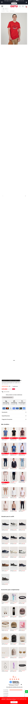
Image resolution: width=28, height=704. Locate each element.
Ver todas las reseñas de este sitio (14, 687)
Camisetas (12, 11)
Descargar (14, 3)
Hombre (3, 11)
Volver (6, 8)
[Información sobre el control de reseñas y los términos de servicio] (21, 684)
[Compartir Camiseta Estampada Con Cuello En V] (3, 376)
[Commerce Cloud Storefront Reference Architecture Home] (14, 6)
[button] (23, 6)
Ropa (7, 11)
